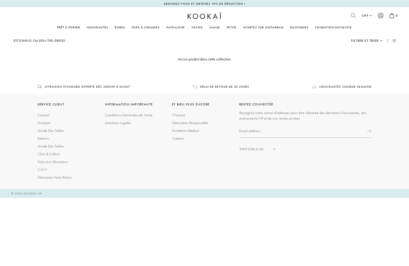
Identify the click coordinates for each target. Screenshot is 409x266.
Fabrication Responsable (190, 122)
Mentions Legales (118, 122)
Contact (43, 114)
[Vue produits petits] (394, 40)
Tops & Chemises (145, 27)
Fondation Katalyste (333, 27)
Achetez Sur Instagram (263, 27)
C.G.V (42, 169)
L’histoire (178, 114)
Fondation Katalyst (185, 130)
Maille (215, 27)
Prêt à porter (68, 27)
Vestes (197, 27)
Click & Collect (49, 153)
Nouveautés (97, 27)
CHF (365, 15)
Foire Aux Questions (53, 161)
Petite (231, 27)
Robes (120, 27)
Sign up (368, 131)
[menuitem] (97, 27)
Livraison (44, 122)
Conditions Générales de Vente (128, 114)
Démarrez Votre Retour (55, 177)
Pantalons (175, 27)
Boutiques (299, 27)
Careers (178, 138)
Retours (43, 138)
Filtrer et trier (364, 40)
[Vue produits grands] (388, 40)
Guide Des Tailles (51, 130)
